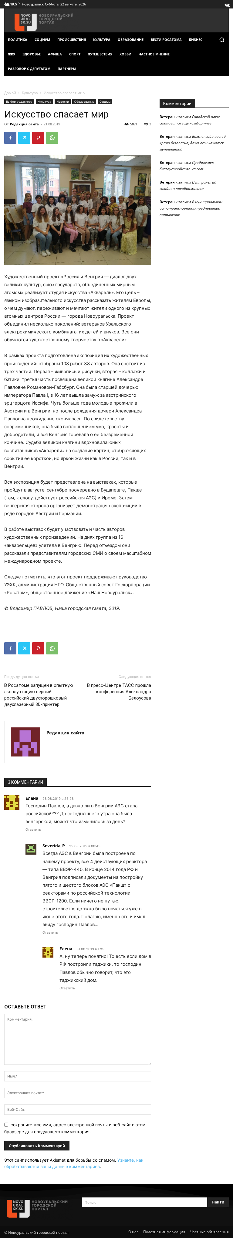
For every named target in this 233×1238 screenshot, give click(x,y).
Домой (10, 92)
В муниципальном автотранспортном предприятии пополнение (191, 208)
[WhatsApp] (52, 138)
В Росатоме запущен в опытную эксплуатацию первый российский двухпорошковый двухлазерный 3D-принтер (38, 695)
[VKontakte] (227, 4)
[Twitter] (24, 138)
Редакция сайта (24, 124)
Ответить (33, 829)
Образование (84, 101)
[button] (221, 40)
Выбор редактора (19, 101)
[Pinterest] (38, 138)
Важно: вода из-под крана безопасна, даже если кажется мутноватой (193, 143)
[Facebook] (10, 138)
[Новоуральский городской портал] (38, 1208)
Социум (105, 101)
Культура (30, 92)
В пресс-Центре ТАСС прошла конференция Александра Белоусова (119, 692)
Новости (62, 101)
